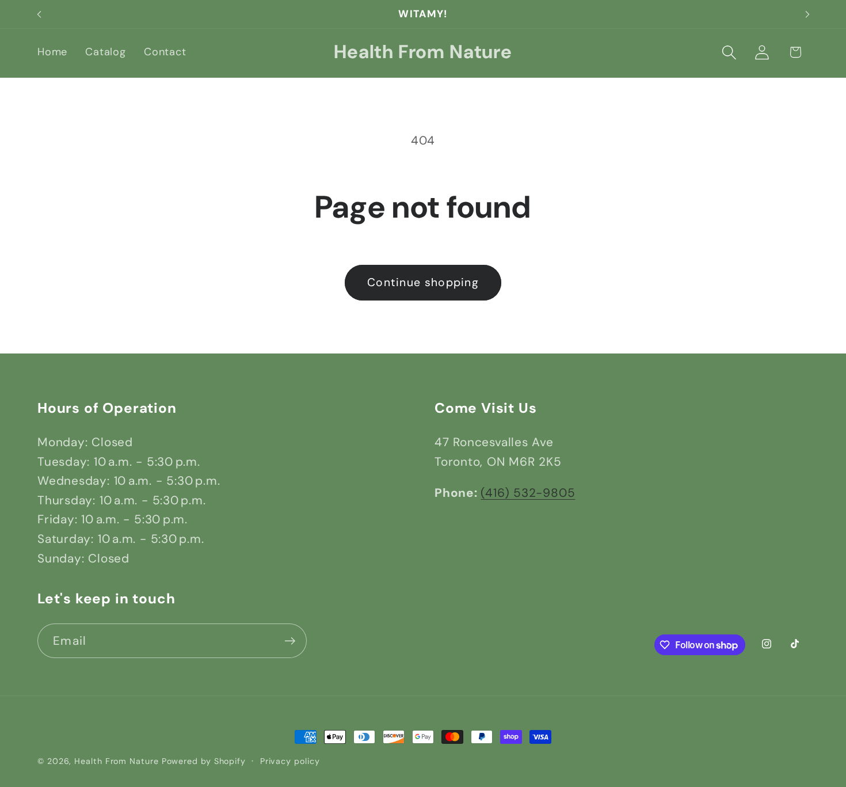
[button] (729, 52)
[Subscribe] (289, 641)
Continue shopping (423, 282)
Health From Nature (116, 761)
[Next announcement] (807, 14)
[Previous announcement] (39, 14)
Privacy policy (290, 761)
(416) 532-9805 (528, 492)
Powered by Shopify (204, 761)
